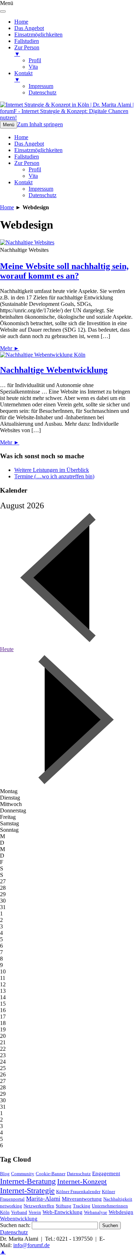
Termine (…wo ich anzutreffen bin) (54, 476)
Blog (5, 1173)
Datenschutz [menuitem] (42, 92)
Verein (35, 1212)
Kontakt (23, 182)
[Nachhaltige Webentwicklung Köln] (42, 355)
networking (11, 1205)
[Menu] (3, 11)
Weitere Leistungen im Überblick (51, 470)
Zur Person (26, 163)
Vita (33, 176)
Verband (19, 1212)
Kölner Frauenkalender (78, 1191)
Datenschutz (42, 195)
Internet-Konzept (82, 1181)
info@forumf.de (31, 1245)
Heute (7, 649)
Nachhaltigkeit (117, 1199)
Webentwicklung (19, 1218)
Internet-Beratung (28, 1181)
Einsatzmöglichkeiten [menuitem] (38, 34)
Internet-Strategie (27, 1190)
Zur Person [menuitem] (26, 50)
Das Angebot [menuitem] (29, 28)
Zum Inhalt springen (40, 124)
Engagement (106, 1173)
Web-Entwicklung (63, 1212)
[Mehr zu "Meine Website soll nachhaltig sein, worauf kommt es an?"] (27, 242)
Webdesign (121, 1212)
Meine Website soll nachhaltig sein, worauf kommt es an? (64, 271)
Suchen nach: (15, 1225)
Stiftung (63, 1205)
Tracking (81, 1205)
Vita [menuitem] (33, 67)
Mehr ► (9, 348)
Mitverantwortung (82, 1199)
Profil (35, 169)
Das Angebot (29, 144)
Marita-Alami (43, 1198)
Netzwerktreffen (39, 1205)
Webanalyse (95, 1212)
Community (22, 1173)
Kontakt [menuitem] (23, 76)
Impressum (41, 189)
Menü (8, 124)
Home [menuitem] (21, 22)
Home (21, 137)
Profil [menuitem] (35, 60)
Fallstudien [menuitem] (26, 41)
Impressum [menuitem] (41, 86)
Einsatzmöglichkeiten (38, 150)
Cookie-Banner (50, 1173)
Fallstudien (26, 156)
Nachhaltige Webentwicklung (54, 370)
